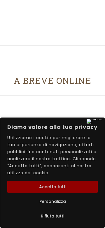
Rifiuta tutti (52, 216)
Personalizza (52, 201)
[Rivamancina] (52, 36)
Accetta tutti (52, 187)
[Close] (94, 121)
